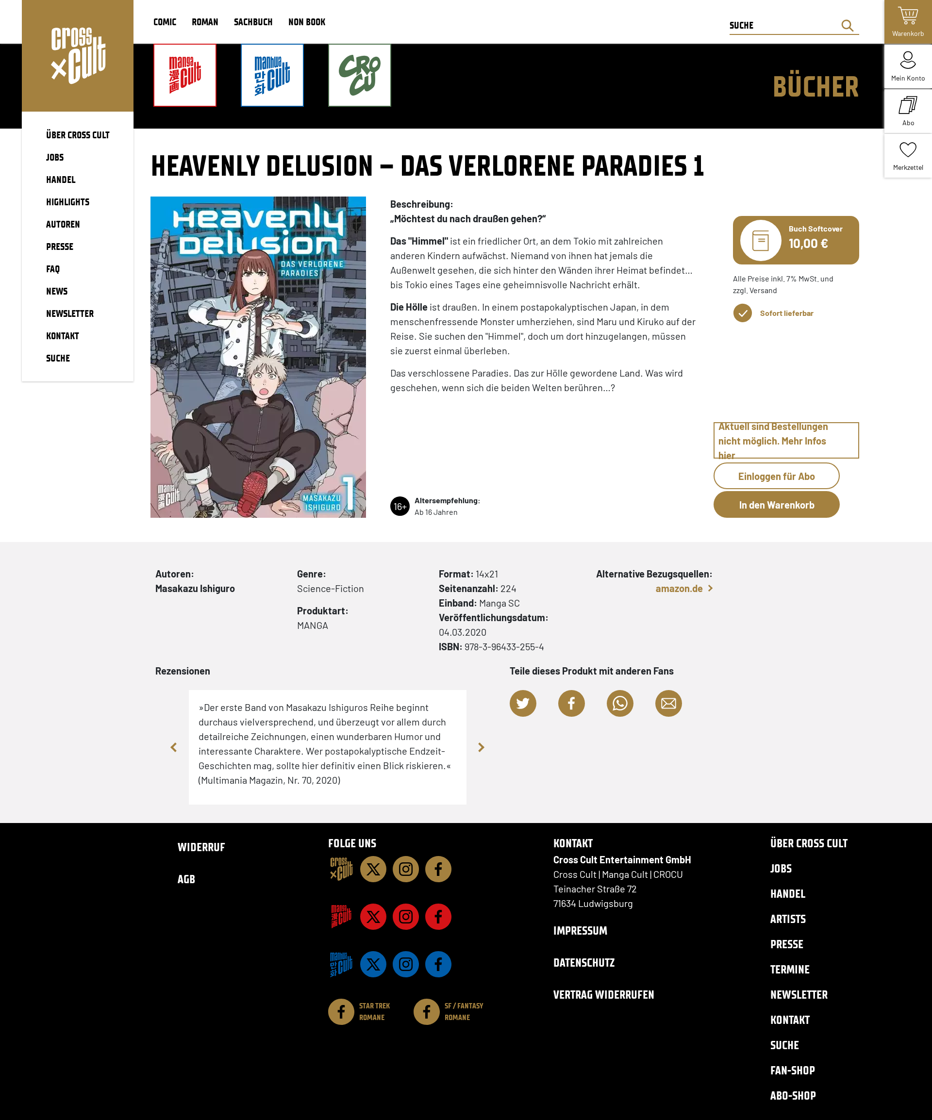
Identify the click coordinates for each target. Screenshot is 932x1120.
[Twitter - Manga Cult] (373, 917)
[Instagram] (406, 869)
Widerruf (201, 847)
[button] (523, 703)
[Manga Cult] (341, 917)
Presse (786, 944)
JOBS (55, 157)
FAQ (53, 269)
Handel (787, 894)
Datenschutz (584, 962)
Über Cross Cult (809, 843)
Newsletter (799, 995)
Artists (788, 919)
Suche (784, 1045)
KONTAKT (62, 336)
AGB (186, 879)
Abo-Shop (793, 1095)
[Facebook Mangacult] (438, 917)
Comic (164, 22)
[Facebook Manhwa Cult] (438, 964)
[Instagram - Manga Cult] (406, 917)
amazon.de (679, 588)
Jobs (781, 868)
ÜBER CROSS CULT (78, 135)
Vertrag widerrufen (603, 995)
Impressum (580, 930)
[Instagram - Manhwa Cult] (406, 964)
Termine (790, 969)
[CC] (341, 869)
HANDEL (60, 179)
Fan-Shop (792, 1070)
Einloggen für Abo (776, 476)
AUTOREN (63, 224)
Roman (205, 22)
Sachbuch (253, 22)
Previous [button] (174, 747)
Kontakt (790, 1020)
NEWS (56, 291)
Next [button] (481, 747)
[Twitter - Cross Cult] (373, 869)
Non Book (306, 22)
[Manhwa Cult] (341, 964)
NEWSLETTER (70, 313)
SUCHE (58, 358)
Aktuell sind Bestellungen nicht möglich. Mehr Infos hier (773, 440)
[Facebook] (438, 869)
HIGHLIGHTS (67, 202)
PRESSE (59, 246)
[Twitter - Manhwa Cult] (373, 964)
